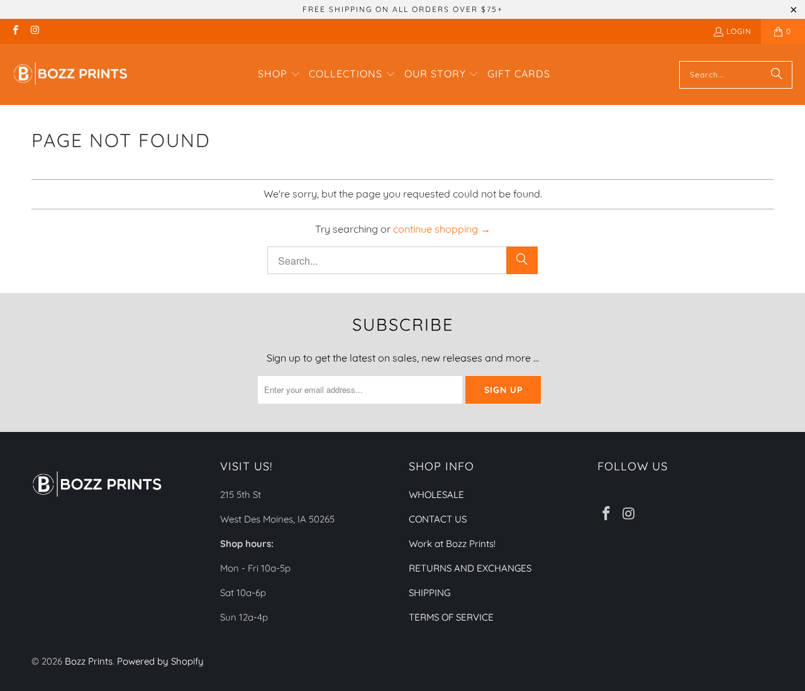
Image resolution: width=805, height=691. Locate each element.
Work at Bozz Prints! (452, 544)
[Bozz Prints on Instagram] (34, 31)
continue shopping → (442, 229)
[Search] (776, 75)
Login (739, 31)
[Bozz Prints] (71, 74)
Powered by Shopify (160, 661)
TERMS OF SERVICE (451, 617)
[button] (279, 74)
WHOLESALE (436, 494)
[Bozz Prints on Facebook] (14, 31)
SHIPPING (429, 593)
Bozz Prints (89, 661)
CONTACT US (438, 519)
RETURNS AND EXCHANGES (470, 568)
